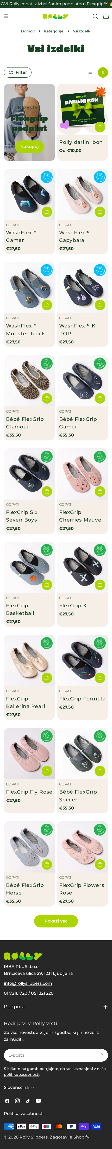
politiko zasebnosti (21, 1074)
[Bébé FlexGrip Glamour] (29, 380)
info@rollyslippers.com (28, 983)
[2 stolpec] (103, 72)
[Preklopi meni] (6, 16)
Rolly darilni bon (81, 142)
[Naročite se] (102, 1055)
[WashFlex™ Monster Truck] (29, 287)
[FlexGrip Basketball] (29, 567)
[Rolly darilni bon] (82, 109)
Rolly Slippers (34, 1137)
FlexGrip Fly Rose (29, 792)
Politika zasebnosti (23, 1113)
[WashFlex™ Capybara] (82, 194)
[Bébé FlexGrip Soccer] (82, 753)
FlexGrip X (73, 605)
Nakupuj (29, 146)
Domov (28, 31)
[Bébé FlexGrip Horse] (29, 847)
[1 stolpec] (90, 72)
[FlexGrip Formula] (82, 660)
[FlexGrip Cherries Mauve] (82, 474)
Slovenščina (16, 1087)
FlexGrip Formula (82, 698)
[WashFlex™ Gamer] (29, 194)
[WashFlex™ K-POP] (82, 287)
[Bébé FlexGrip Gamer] (82, 380)
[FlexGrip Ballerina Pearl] (29, 660)
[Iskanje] (95, 16)
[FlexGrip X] (82, 567)
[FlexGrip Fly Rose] (29, 753)
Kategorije (54, 31)
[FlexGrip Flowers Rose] (82, 847)
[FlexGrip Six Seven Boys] (29, 474)
